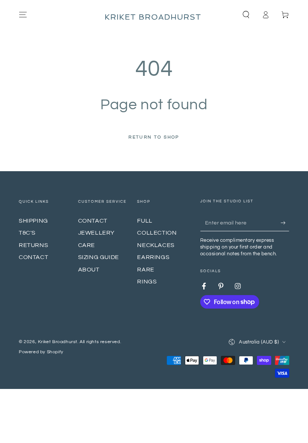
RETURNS (33, 245)
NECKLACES (155, 245)
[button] (246, 14)
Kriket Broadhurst (57, 341)
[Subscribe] (285, 222)
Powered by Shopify (41, 352)
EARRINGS (153, 257)
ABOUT (89, 270)
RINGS (147, 282)
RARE (145, 270)
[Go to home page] (154, 14)
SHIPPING (33, 221)
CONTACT (33, 257)
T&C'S (27, 233)
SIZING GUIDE (98, 257)
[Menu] (23, 14)
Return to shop (154, 137)
